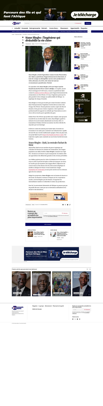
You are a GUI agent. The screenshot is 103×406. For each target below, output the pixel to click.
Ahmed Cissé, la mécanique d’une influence (84, 66)
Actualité (58, 237)
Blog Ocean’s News (18, 34)
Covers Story (83, 47)
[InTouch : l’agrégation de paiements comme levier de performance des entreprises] (81, 283)
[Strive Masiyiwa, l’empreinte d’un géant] (77, 87)
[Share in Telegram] (23, 42)
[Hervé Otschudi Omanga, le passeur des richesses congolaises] (77, 55)
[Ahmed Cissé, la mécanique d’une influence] (77, 67)
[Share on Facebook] (23, 37)
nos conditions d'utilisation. (52, 216)
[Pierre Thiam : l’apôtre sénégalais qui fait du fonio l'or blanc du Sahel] (36, 234)
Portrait (33, 204)
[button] (12, 28)
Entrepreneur (83, 78)
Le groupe (41, 306)
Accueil (13, 34)
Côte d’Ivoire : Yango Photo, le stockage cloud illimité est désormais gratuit (75, 31)
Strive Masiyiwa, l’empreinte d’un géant (84, 86)
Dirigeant (82, 58)
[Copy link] (23, 45)
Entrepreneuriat (28, 204)
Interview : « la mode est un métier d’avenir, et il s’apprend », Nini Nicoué (85, 44)
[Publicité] (51, 10)
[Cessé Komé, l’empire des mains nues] (21, 283)
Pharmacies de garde (58, 306)
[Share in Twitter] (23, 40)
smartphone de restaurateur (37, 169)
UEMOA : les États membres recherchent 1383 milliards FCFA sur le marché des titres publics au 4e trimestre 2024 (35, 31)
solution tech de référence (42, 93)
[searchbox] (49, 23)
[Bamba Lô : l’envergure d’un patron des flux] (77, 77)
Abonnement (48, 306)
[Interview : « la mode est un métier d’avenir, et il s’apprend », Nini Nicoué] (77, 44)
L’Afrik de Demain (37, 309)
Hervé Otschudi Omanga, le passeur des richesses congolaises (85, 55)
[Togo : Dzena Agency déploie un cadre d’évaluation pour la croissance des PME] (61, 283)
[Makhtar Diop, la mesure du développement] (41, 283)
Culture (62, 237)
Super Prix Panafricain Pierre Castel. (53, 134)
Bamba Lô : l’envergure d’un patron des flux (84, 76)
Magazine (35, 306)
